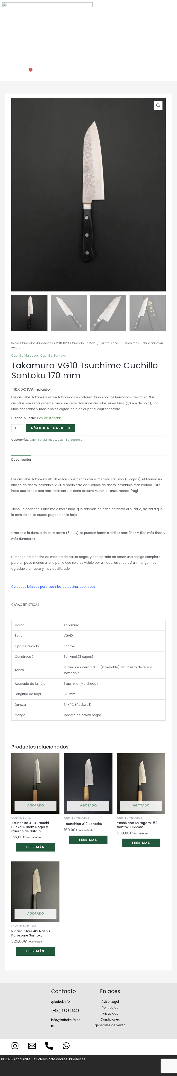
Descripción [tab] (21, 460)
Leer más (35, 847)
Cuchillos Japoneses (37, 343)
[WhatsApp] (66, 1045)
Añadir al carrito (51, 428)
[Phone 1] (49, 1045)
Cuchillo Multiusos (25, 355)
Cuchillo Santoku (84, 343)
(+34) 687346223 (65, 1011)
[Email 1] (32, 1045)
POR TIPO (62, 343)
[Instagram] (15, 1045)
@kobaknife (60, 1002)
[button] (87, 32)
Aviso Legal (110, 1002)
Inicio (15, 343)
